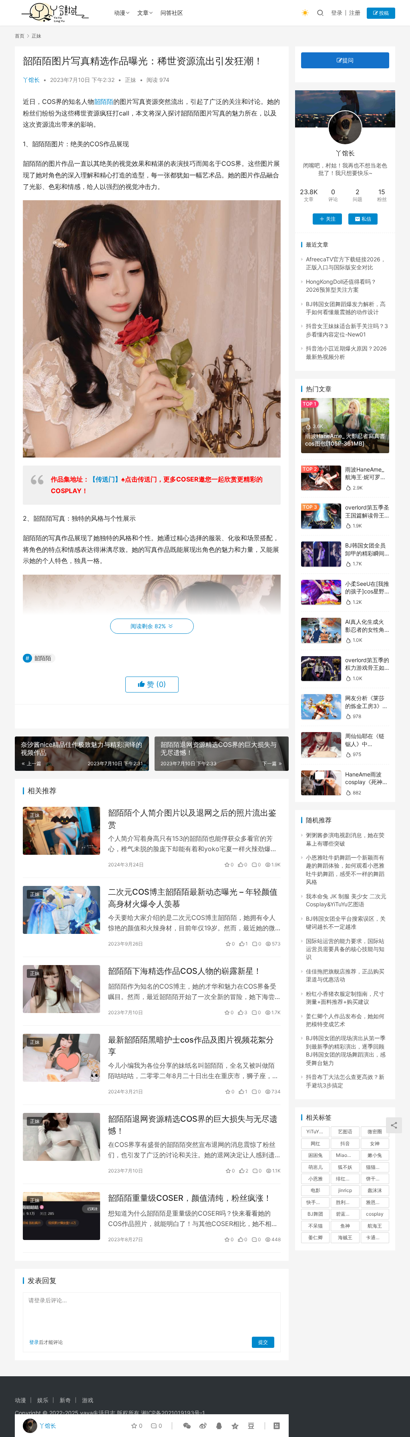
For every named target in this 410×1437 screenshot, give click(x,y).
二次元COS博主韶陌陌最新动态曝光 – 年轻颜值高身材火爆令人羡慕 (192, 897)
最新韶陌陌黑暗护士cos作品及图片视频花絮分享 (191, 1045)
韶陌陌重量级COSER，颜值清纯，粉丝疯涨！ (189, 1198)
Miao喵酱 (346, 1155)
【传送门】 (105, 479)
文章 (143, 12)
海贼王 (345, 1237)
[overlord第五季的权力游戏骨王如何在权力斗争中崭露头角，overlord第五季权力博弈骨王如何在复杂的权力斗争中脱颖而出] (321, 668)
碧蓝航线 (345, 1214)
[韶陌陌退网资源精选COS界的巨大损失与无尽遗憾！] (61, 1137)
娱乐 (42, 1400)
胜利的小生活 (347, 1202)
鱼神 (345, 1226)
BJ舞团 (315, 1214)
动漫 (119, 12)
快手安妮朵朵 (318, 1202)
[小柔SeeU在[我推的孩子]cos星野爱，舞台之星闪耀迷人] (321, 592)
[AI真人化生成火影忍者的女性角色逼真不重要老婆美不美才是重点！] (321, 630)
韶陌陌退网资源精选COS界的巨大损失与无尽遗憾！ (192, 1124)
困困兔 (315, 1155)
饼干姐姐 (375, 1179)
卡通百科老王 (377, 1237)
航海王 (375, 1226)
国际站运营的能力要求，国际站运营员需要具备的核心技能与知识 (345, 949)
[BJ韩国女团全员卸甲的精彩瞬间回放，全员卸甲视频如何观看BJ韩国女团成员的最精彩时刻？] (321, 554)
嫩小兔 (375, 1155)
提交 (263, 1342)
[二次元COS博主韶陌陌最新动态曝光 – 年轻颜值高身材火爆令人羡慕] (61, 910)
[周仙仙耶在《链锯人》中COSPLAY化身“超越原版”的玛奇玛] (321, 744)
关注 (331, 219)
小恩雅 (315, 1179)
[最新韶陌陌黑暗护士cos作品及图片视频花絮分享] (61, 1058)
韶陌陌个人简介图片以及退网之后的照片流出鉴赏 (192, 818)
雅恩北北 (375, 1202)
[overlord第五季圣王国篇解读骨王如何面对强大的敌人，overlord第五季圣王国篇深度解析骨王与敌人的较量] (321, 516)
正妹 (130, 79)
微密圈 (375, 1131)
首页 (19, 36)
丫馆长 (31, 79)
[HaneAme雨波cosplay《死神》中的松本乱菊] (321, 783)
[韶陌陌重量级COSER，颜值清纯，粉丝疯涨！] (61, 1216)
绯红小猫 (345, 1179)
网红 (315, 1143)
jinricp (345, 1190)
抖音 (345, 1143)
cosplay (375, 1214)
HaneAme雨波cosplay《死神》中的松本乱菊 (366, 782)
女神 (375, 1143)
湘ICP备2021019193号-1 (173, 1412)
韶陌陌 (103, 101)
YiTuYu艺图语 (318, 1131)
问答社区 (172, 12)
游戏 (87, 1400)
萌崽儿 (315, 1167)
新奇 (65, 1400)
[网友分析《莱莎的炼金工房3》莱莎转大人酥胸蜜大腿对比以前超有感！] (321, 706)
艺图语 (345, 1131)
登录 (336, 12)
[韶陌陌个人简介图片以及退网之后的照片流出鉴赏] (61, 831)
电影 (315, 1190)
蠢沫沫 (375, 1190)
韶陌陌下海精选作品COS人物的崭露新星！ (184, 971)
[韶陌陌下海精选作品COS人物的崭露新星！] (61, 989)
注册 (354, 12)
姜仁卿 (315, 1237)
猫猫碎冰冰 (377, 1167)
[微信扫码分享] (187, 1426)
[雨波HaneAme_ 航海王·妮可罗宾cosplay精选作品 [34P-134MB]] (321, 478)
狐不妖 (345, 1167)
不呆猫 (315, 1226)
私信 (366, 219)
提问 (348, 60)
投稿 (383, 13)
